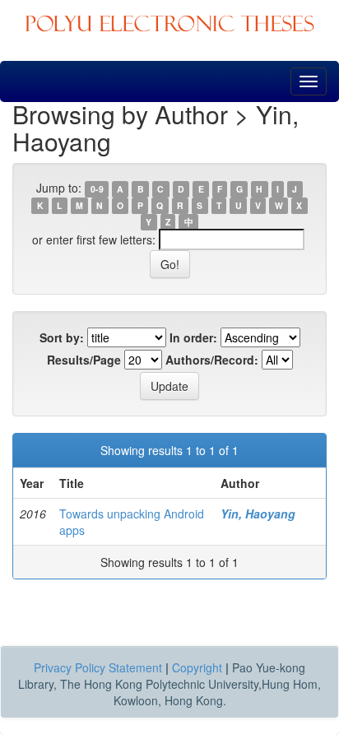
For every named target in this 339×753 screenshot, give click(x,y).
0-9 (97, 189)
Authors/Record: (211, 359)
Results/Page (84, 359)
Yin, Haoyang (258, 513)
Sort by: (61, 337)
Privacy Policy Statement (98, 667)
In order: (193, 337)
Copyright (197, 667)
